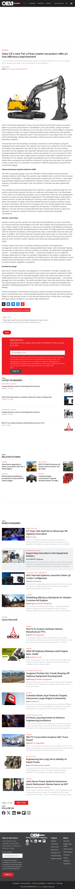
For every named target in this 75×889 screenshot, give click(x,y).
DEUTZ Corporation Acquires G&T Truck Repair (47, 738)
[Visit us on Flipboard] (24, 813)
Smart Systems (31, 528)
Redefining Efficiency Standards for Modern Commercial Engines (48, 599)
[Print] (3, 304)
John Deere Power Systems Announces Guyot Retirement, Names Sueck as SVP (47, 783)
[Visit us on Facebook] (3, 813)
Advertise (16, 883)
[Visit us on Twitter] (9, 813)
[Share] (8, 304)
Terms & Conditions (38, 883)
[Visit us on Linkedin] (14, 813)
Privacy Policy (18, 368)
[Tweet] (18, 304)
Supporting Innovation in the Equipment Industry (21, 386)
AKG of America (35, 581)
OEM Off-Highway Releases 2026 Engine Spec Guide (47, 652)
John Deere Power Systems (40, 765)
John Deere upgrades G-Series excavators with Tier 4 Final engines (13, 466)
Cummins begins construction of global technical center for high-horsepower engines (48, 478)
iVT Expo (33, 537)
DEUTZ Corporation (37, 635)
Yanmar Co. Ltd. (36, 657)
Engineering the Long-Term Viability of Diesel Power (46, 760)
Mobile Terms (58, 365)
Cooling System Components (36, 572)
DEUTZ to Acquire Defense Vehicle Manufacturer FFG (23, 423)
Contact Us (51, 883)
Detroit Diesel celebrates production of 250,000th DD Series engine (13, 478)
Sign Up (16, 371)
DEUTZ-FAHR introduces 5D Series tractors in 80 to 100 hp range (49, 466)
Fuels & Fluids (31, 756)
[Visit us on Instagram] (29, 813)
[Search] (66, 3)
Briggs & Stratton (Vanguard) (40, 603)
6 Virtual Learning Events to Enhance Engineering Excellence (45, 719)
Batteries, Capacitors (34, 670)
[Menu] (71, 3)
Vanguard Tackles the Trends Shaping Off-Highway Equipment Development (48, 674)
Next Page (21, 803)
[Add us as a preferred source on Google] (23, 304)
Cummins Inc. (35, 701)
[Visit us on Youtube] (19, 813)
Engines (5, 50)
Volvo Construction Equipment (16, 69)
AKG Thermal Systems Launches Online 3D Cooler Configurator (27, 397)
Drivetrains (42, 462)
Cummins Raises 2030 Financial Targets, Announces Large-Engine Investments (46, 697)
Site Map (59, 883)
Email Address (15, 349)
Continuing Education (34, 715)
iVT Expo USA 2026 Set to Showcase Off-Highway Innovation (47, 532)
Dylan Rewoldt (9, 619)
